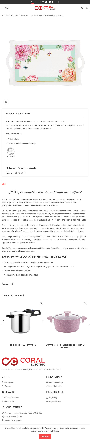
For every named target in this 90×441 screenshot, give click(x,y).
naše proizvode (27, 251)
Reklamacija (9, 401)
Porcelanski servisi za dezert (51, 15)
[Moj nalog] (87, 8)
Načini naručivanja (55, 382)
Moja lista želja (55, 401)
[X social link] (16, 173)
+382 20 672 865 (35, 413)
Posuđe (14, 15)
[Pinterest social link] (50, 2)
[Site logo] (45, 8)
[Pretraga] (82, 8)
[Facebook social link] (40, 2)
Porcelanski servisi (28, 15)
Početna (5, 15)
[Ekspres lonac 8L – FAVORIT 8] (23, 321)
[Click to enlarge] (6, 102)
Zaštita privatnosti (11, 398)
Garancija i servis (55, 386)
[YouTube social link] (46, 2)
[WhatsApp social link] (22, 173)
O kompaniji (9, 382)
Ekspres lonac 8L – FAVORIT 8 (23, 345)
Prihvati (45, 437)
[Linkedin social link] (53, 2)
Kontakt (7, 386)
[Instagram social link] (43, 2)
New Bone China (18, 231)
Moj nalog (53, 398)
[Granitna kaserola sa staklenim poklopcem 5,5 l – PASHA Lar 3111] (67, 321)
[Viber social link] (25, 173)
